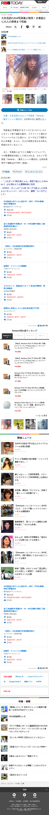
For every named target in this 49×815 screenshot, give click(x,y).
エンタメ (34, 7)
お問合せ (11, 801)
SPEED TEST (24, 7)
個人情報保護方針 (35, 801)
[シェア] (21, 27)
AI (4, 681)
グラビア (18, 171)
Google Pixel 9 (15, 681)
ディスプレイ (30, 335)
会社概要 (25, 801)
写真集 (7, 171)
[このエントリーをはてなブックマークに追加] (39, 27)
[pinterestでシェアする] (33, 27)
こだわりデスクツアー (35, 676)
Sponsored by (33, 326)
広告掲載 (18, 801)
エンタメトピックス (35, 171)
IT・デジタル (14, 7)
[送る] (27, 27)
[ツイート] (15, 27)
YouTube (35, 797)
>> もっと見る (41, 415)
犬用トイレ (42, 335)
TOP (24, 789)
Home (14, 797)
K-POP (38, 681)
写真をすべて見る (26, 110)
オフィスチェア (18, 335)
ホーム (5, 7)
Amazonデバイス (7, 336)
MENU (40, 2)
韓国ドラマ (28, 681)
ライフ (44, 7)
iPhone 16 (19, 676)
